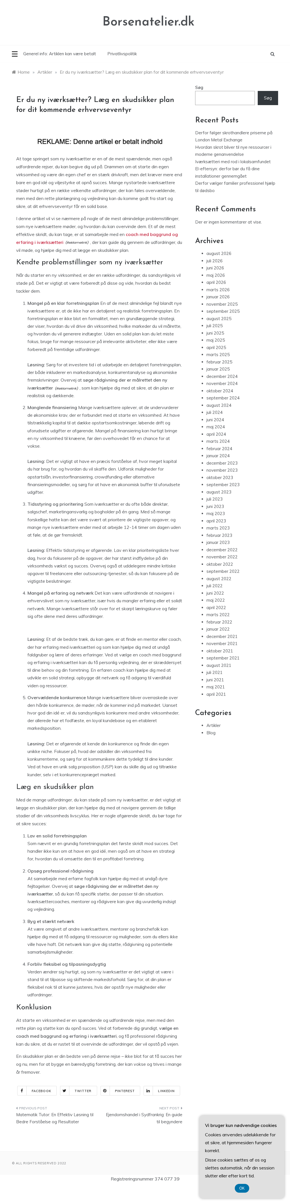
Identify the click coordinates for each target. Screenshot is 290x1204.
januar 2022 (218, 629)
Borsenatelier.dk (149, 22)
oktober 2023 (219, 477)
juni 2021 (215, 679)
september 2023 (223, 484)
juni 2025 (215, 333)
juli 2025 (214, 325)
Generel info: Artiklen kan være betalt (59, 53)
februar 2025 (219, 362)
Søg (199, 87)
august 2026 (218, 253)
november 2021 (222, 643)
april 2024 (216, 434)
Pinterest (125, 1091)
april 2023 (216, 521)
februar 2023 (219, 535)
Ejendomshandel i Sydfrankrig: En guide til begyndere (144, 1118)
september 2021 (223, 658)
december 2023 (222, 463)
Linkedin (166, 1091)
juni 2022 (215, 593)
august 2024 (218, 405)
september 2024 (223, 398)
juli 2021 (214, 672)
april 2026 (216, 282)
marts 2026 (218, 289)
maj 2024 (215, 426)
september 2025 (223, 311)
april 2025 (216, 347)
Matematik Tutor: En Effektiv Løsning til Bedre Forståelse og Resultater (54, 1118)
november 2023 (222, 470)
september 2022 (223, 571)
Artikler (213, 725)
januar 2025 (218, 369)
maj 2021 (215, 687)
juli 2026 (214, 260)
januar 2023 (218, 542)
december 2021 (222, 636)
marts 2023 (218, 528)
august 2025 (218, 318)
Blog (211, 732)
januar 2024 (218, 455)
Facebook (41, 1091)
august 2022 (218, 578)
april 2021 (216, 694)
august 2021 (218, 665)
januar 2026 (218, 296)
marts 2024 (218, 441)
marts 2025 (218, 354)
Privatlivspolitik (122, 53)
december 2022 (222, 549)
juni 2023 (215, 506)
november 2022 (222, 557)
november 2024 (222, 383)
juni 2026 (215, 268)
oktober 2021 (219, 651)
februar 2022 (219, 622)
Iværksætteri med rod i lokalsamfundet (233, 161)
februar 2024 (219, 448)
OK (242, 1188)
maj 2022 (215, 600)
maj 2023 (215, 513)
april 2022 (216, 607)
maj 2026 (215, 275)
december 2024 (222, 376)
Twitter (83, 1091)
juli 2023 (214, 499)
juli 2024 (214, 412)
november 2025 (222, 304)
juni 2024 (215, 419)
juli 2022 (214, 585)
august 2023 (218, 492)
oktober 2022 (219, 564)
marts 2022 (218, 614)
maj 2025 (215, 340)
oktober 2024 (219, 390)
